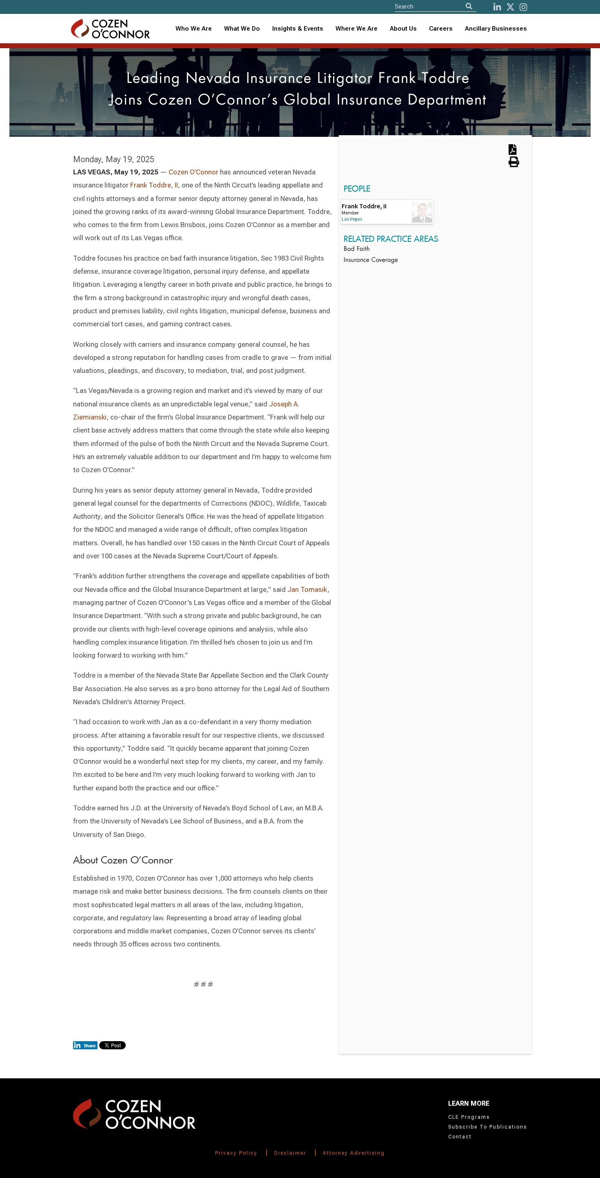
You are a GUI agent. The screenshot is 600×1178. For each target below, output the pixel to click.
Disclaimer (290, 1153)
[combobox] (297, 29)
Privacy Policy (236, 1153)
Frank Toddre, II (154, 185)
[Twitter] (510, 7)
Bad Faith (357, 249)
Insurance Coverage (371, 260)
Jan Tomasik (307, 589)
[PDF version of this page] (513, 152)
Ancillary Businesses (496, 28)
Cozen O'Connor (193, 172)
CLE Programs (469, 1117)
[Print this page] (514, 164)
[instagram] (523, 7)
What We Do (242, 28)
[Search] (469, 6)
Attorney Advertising (354, 1153)
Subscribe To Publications (487, 1127)
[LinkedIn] (497, 7)
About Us (403, 28)
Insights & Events (297, 28)
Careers (441, 28)
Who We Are (194, 28)
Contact (460, 1137)
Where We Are (357, 28)
